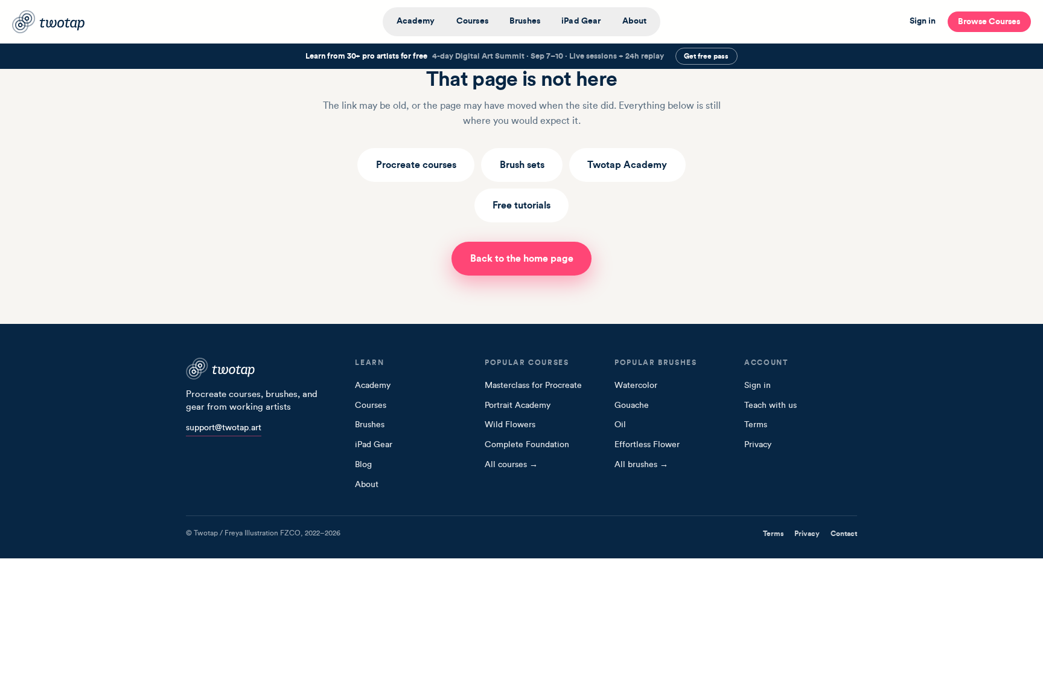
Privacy (757, 445)
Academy (416, 21)
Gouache (631, 405)
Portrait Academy (517, 405)
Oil (620, 425)
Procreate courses (416, 165)
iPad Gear (581, 21)
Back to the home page (521, 258)
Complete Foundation (527, 445)
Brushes (524, 21)
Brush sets (522, 165)
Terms (755, 425)
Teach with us (770, 405)
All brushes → (641, 464)
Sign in (923, 21)
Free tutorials (521, 205)
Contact (844, 533)
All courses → (511, 464)
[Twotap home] (56, 21)
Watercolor (635, 385)
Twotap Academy (627, 165)
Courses (472, 21)
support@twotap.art (223, 428)
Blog (363, 464)
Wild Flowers (510, 425)
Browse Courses (989, 22)
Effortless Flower (647, 445)
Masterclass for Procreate (533, 385)
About (634, 21)
